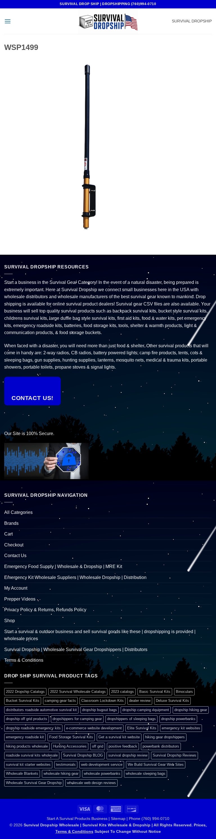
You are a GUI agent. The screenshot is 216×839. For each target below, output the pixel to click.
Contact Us (15, 555)
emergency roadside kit (25, 737)
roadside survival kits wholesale (32, 755)
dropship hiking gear (190, 710)
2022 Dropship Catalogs (25, 691)
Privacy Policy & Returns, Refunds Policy (45, 609)
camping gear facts (60, 700)
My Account (15, 588)
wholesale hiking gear (61, 773)
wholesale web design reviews (91, 783)
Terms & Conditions (23, 660)
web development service (101, 764)
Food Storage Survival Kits (71, 737)
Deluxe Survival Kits (172, 700)
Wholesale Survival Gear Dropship (34, 783)
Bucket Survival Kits (22, 700)
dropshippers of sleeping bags (131, 719)
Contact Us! (32, 398)
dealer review (139, 700)
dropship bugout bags (99, 710)
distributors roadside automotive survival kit (41, 710)
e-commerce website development (94, 728)
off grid (97, 746)
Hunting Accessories (70, 746)
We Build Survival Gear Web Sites (156, 764)
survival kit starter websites (28, 764)
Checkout (13, 545)
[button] (7, 21)
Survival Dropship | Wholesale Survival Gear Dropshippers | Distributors (75, 649)
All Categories (18, 512)
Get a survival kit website (119, 737)
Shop (9, 620)
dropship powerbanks (178, 719)
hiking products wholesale (27, 746)
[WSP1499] (88, 146)
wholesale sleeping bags (145, 773)
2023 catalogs (122, 691)
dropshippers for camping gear (77, 719)
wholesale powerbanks (102, 773)
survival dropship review (127, 755)
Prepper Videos (19, 599)
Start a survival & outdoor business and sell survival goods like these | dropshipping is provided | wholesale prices (99, 635)
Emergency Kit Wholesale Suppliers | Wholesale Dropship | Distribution (75, 577)
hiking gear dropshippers (165, 737)
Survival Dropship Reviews (174, 755)
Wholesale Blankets (22, 773)
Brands (11, 523)
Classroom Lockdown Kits (102, 700)
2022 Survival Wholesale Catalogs (78, 691)
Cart (8, 534)
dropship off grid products (26, 719)
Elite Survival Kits (141, 728)
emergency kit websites (181, 728)
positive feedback (123, 746)
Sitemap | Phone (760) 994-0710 (140, 818)
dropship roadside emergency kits (33, 728)
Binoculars (184, 691)
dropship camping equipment (145, 710)
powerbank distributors (161, 746)
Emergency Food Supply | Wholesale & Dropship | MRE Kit (63, 566)
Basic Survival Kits (154, 691)
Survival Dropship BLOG (83, 755)
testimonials (66, 764)
